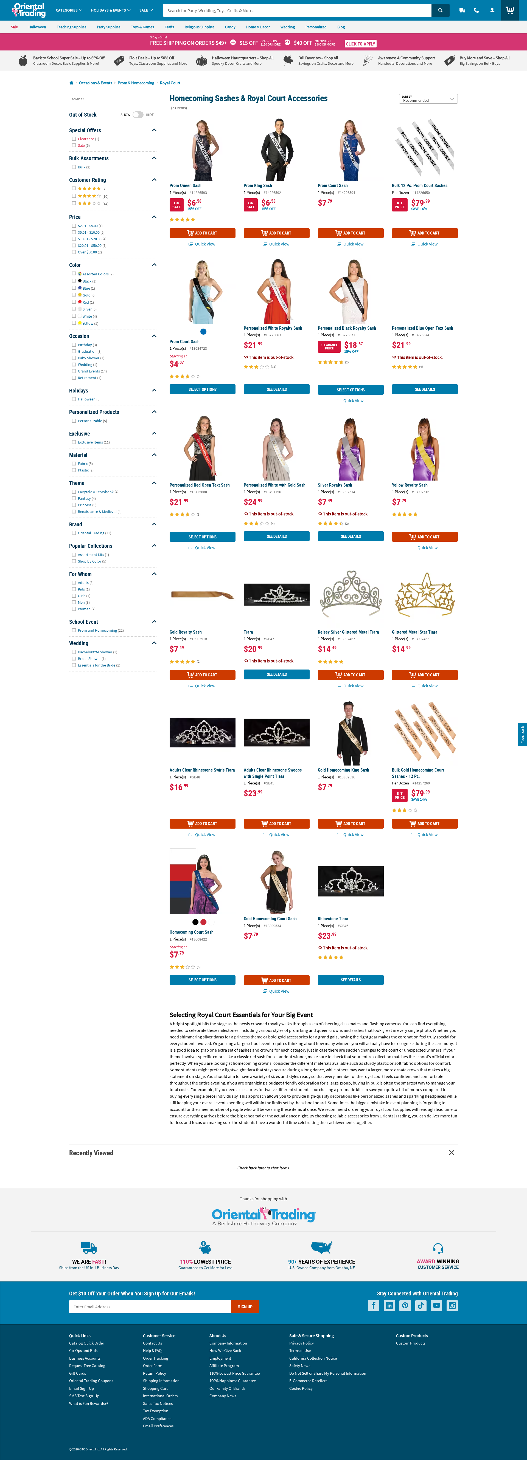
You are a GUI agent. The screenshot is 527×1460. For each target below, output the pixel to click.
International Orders (160, 1395)
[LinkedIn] (389, 1305)
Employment (220, 1358)
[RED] (203, 922)
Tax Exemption (155, 1410)
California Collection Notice (313, 1358)
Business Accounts (84, 1358)
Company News (222, 1395)
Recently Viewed (91, 1152)
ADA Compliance (157, 1418)
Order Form (152, 1365)
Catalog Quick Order (86, 1343)
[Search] (440, 10)
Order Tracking (155, 1358)
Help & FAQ (152, 1350)
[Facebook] (373, 1305)
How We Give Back (225, 1350)
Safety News (299, 1365)
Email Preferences (158, 1425)
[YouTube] (436, 1305)
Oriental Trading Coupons (91, 1380)
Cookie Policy (301, 1388)
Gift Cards (77, 1373)
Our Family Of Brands (227, 1388)
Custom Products (410, 1343)
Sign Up (245, 1307)
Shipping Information (161, 1380)
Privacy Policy (301, 1343)
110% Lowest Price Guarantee (234, 1373)
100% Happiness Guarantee (232, 1380)
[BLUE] (203, 331)
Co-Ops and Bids (83, 1350)
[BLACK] (195, 922)
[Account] (492, 10)
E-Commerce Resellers (308, 1380)
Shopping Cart (155, 1388)
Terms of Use (300, 1350)
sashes (358, 1030)
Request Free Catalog (87, 1365)
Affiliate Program (224, 1365)
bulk (375, 1083)
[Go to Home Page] (71, 83)
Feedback (522, 734)
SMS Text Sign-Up (84, 1395)
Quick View (204, 244)
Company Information (228, 1343)
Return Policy (154, 1373)
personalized (372, 1096)
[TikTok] (421, 1305)
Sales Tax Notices (158, 1403)
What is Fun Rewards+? (88, 1403)
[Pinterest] (405, 1305)
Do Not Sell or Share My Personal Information (327, 1373)
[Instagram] (452, 1305)
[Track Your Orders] (462, 10)
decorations (341, 1096)
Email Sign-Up (81, 1388)
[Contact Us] (476, 10)
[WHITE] (211, 922)
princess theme (248, 1037)
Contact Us (152, 1343)
